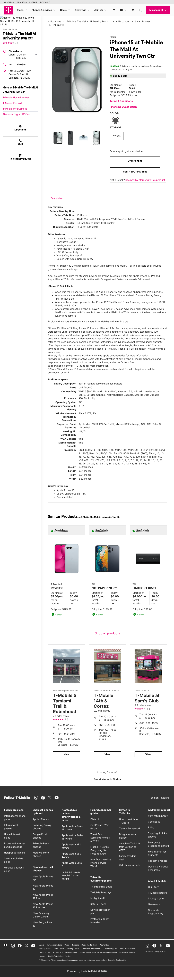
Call (20, 142)
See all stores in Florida (107, 779)
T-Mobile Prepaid (12, 103)
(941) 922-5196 (66, 733)
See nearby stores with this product (145, 179)
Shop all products (107, 633)
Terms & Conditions (121, 101)
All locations (54, 21)
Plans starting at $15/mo (16, 114)
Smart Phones (142, 21)
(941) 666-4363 (148, 723)
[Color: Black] (115, 120)
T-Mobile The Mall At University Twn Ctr (88, 21)
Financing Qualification (123, 106)
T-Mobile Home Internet (16, 97)
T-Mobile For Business (15, 108)
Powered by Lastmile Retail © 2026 (87, 971)
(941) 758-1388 (107, 725)
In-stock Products (20, 157)
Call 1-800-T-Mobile (135, 171)
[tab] (57, 198)
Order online (135, 160)
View (66, 754)
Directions (20, 128)
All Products (122, 21)
